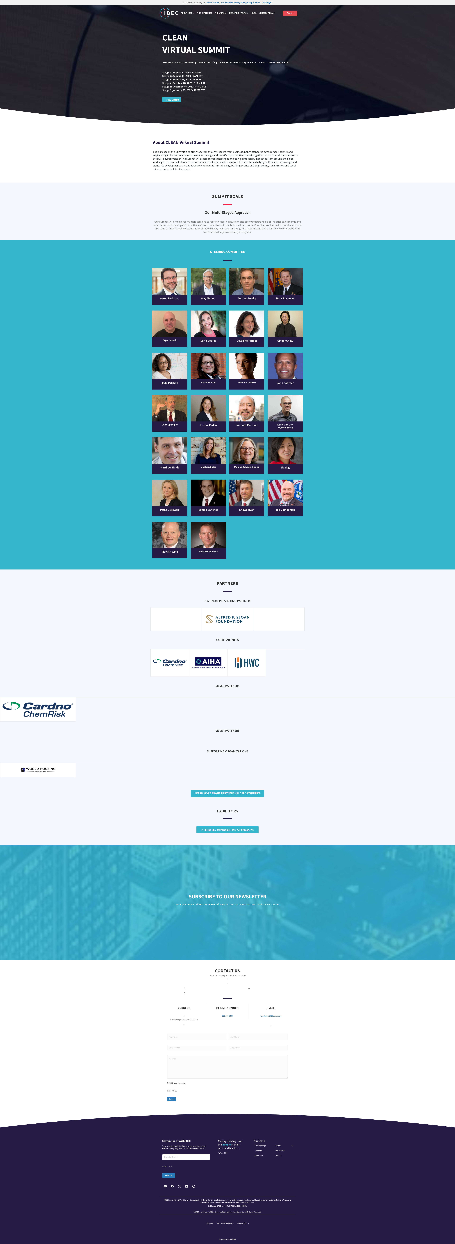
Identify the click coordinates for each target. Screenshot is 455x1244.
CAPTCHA (172, 1091)
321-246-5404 (227, 1016)
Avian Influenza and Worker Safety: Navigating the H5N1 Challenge (239, 2)
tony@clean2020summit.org (271, 1016)
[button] (193, 13)
